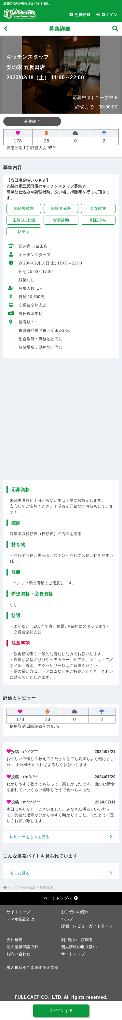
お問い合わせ (19, 954)
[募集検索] (115, 29)
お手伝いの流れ (75, 912)
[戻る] (5, 29)
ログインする (61, 1010)
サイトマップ (73, 954)
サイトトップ (19, 912)
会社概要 (14, 939)
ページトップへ (58, 898)
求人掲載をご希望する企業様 (33, 967)
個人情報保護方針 (22, 947)
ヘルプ (67, 919)
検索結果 (28, 887)
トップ (13, 887)
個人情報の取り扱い (79, 947)
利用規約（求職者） (79, 939)
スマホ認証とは (20, 919)
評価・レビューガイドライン (87, 926)
